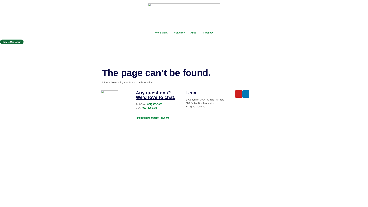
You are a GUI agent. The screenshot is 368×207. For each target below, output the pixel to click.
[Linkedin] (245, 94)
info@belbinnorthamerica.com (152, 118)
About (193, 32)
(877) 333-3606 (154, 104)
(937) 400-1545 (149, 108)
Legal (191, 92)
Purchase (208, 32)
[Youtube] (238, 94)
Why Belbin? (161, 32)
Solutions (179, 32)
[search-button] (1, 49)
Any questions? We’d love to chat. (155, 95)
